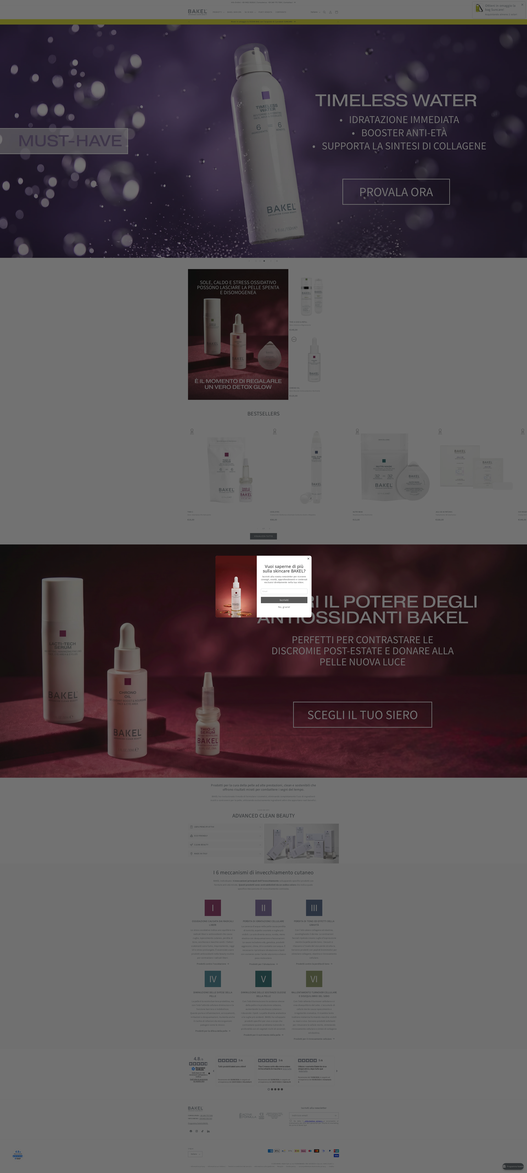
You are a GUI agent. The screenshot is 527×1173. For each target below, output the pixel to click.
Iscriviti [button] (284, 600)
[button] (308, 559)
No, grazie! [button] (284, 607)
